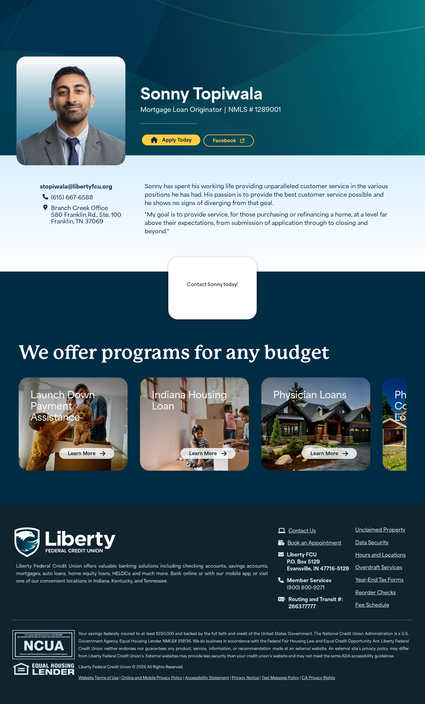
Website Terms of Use (98, 677)
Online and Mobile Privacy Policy (151, 677)
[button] (268, 25)
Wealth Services (383, 25)
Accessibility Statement (207, 677)
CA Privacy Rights (318, 677)
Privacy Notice (245, 677)
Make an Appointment (313, 12)
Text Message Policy (280, 677)
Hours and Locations (225, 12)
